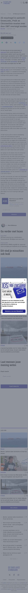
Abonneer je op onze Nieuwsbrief (14, 311)
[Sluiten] (25, 280)
